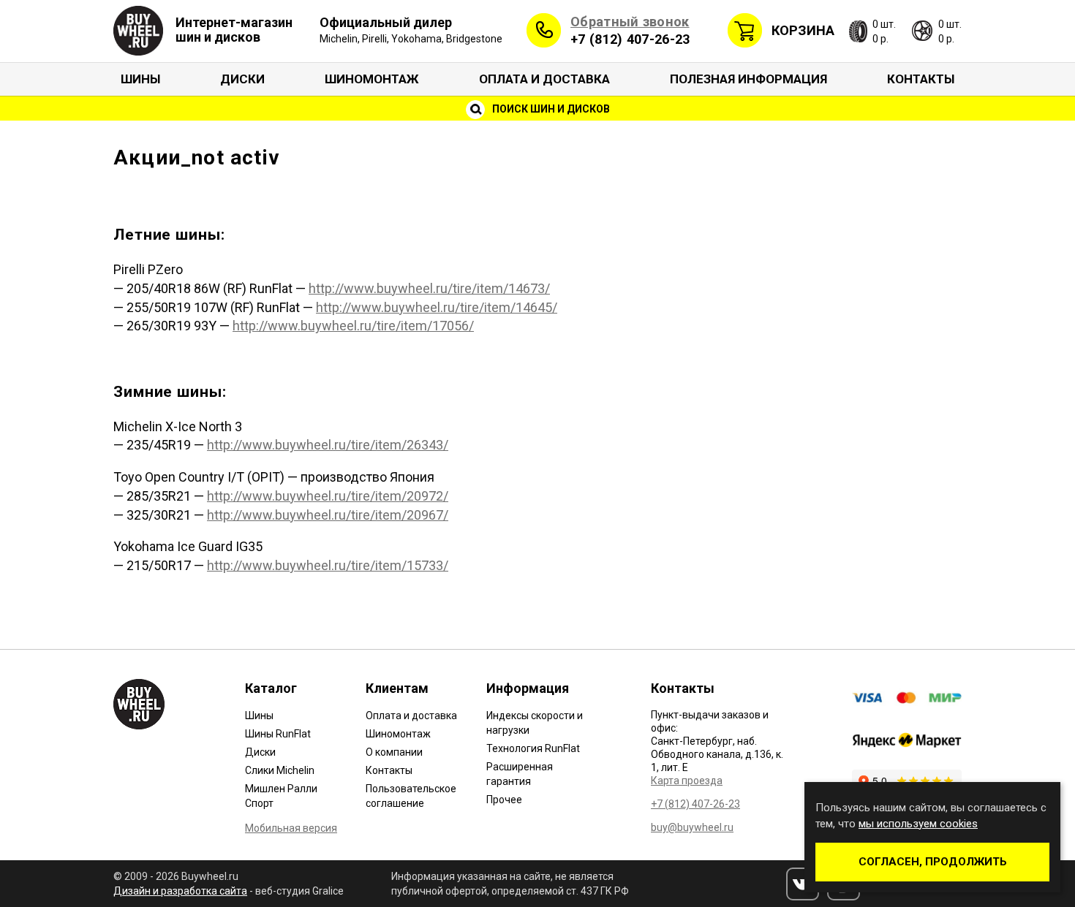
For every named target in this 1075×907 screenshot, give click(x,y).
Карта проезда (687, 780)
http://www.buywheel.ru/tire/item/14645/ (436, 307)
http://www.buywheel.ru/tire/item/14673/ (429, 288)
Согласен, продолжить (933, 861)
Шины (140, 79)
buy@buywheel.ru (692, 827)
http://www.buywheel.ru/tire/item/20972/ (327, 496)
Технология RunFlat (533, 748)
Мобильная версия (291, 828)
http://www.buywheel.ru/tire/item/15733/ (327, 565)
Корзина (803, 30)
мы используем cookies (918, 823)
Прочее (504, 799)
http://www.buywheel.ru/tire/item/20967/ (327, 515)
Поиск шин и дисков (550, 109)
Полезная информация (748, 79)
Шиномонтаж (372, 79)
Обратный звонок (630, 21)
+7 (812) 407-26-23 (630, 39)
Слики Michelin (279, 770)
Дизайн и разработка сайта (180, 891)
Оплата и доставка (544, 79)
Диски (242, 79)
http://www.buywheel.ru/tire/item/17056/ (353, 325)
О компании (394, 752)
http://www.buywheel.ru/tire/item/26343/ (327, 444)
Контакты (920, 79)
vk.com (802, 884)
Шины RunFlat (278, 734)
